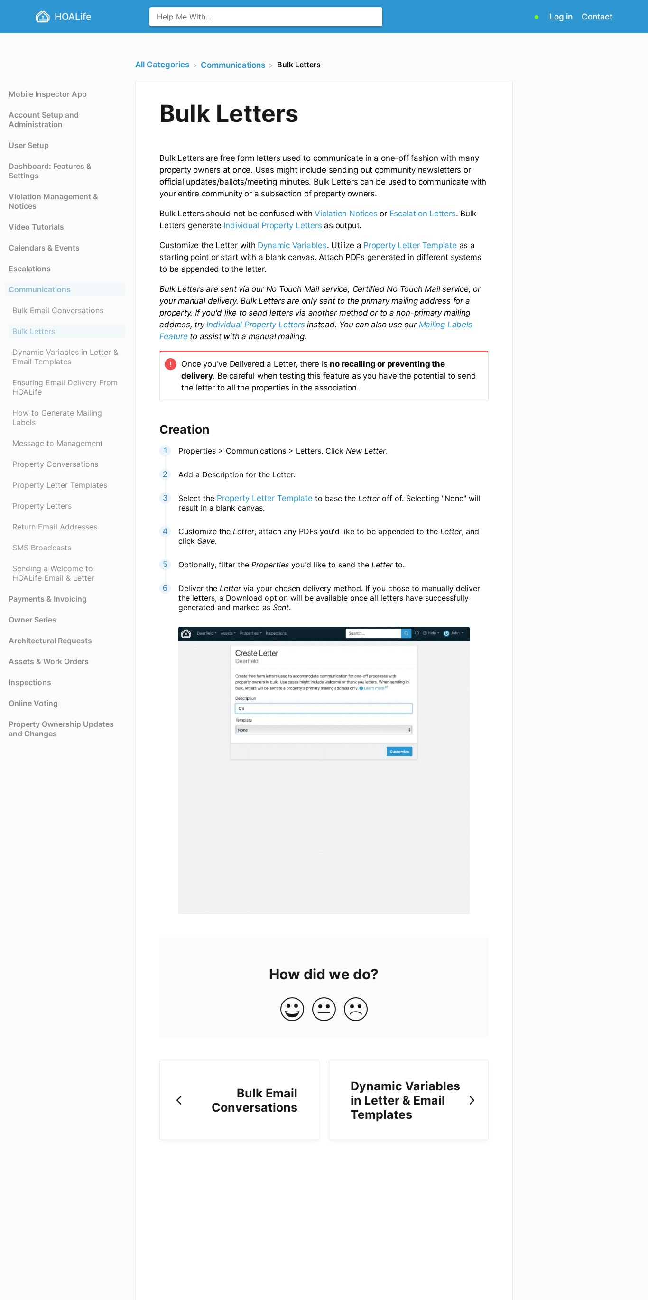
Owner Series (32, 619)
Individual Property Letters (272, 225)
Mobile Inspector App (48, 94)
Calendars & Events (44, 247)
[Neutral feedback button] (324, 1010)
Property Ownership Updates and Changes (61, 728)
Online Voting (33, 703)
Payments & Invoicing (48, 599)
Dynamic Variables (292, 245)
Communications (40, 289)
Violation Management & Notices (53, 201)
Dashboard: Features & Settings (50, 170)
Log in (561, 16)
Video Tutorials (36, 227)
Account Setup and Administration (44, 119)
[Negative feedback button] (355, 1010)
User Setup (29, 145)
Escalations (30, 268)
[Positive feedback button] (292, 1010)
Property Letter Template (409, 245)
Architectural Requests (50, 640)
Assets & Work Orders (49, 661)
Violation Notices (346, 213)
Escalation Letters (422, 213)
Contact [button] (597, 16)
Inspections (30, 682)
